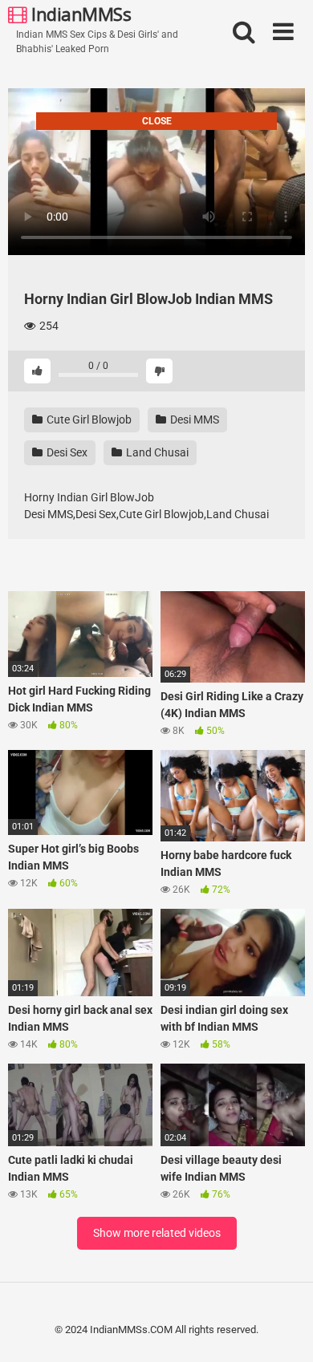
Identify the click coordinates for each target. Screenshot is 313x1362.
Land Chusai (156, 452)
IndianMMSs (79, 14)
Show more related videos (157, 1232)
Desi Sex (65, 452)
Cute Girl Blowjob (88, 419)
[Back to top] (283, 1329)
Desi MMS (193, 419)
